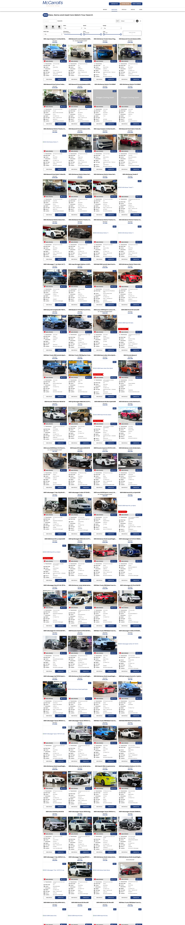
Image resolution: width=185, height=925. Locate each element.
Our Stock (114, 9)
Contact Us (114, 4)
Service (133, 9)
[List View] (140, 21)
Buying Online (125, 4)
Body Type (46, 31)
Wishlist (64, 61)
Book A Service (137, 4)
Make (64, 25)
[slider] (81, 34)
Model (84, 25)
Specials (124, 9)
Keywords (59, 21)
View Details (49, 79)
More (140, 9)
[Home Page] (53, 4)
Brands (105, 9)
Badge (104, 25)
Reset (117, 21)
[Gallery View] (137, 21)
